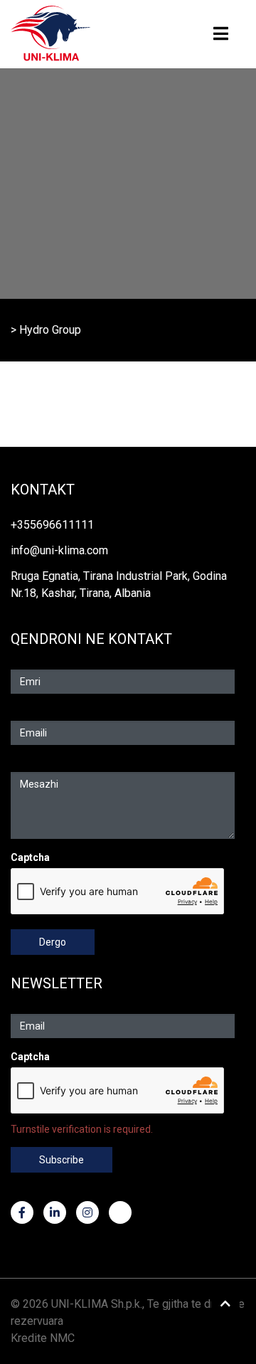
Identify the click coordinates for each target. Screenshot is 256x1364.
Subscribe (61, 1159)
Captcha (30, 857)
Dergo (52, 942)
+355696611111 (52, 525)
